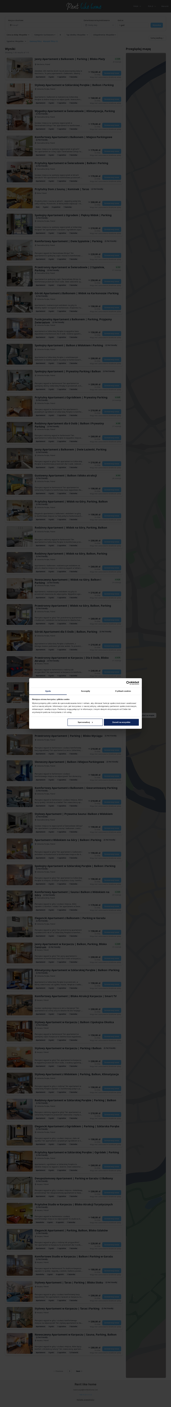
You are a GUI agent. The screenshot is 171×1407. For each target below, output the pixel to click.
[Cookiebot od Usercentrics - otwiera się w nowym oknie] (128, 683)
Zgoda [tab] (48, 691)
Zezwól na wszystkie (121, 722)
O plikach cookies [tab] (123, 691)
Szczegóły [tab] (85, 691)
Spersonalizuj (84, 722)
